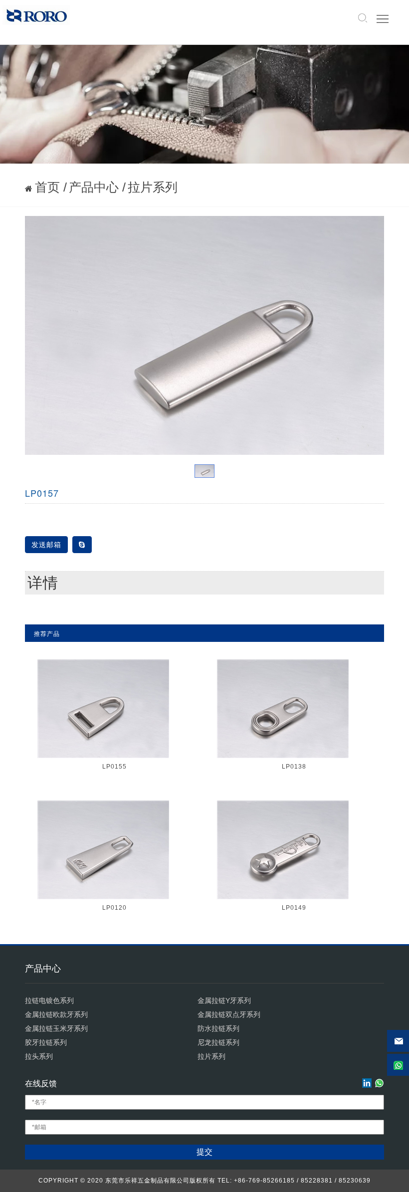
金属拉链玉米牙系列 (56, 1028)
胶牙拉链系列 (46, 1042)
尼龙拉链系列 (218, 1042)
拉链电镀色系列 (49, 1000)
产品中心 (94, 187)
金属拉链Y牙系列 (224, 1000)
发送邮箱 (46, 545)
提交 (204, 1152)
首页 (47, 187)
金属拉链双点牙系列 (229, 1014)
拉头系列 (39, 1056)
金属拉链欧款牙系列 (56, 1014)
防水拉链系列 (218, 1028)
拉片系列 (153, 187)
